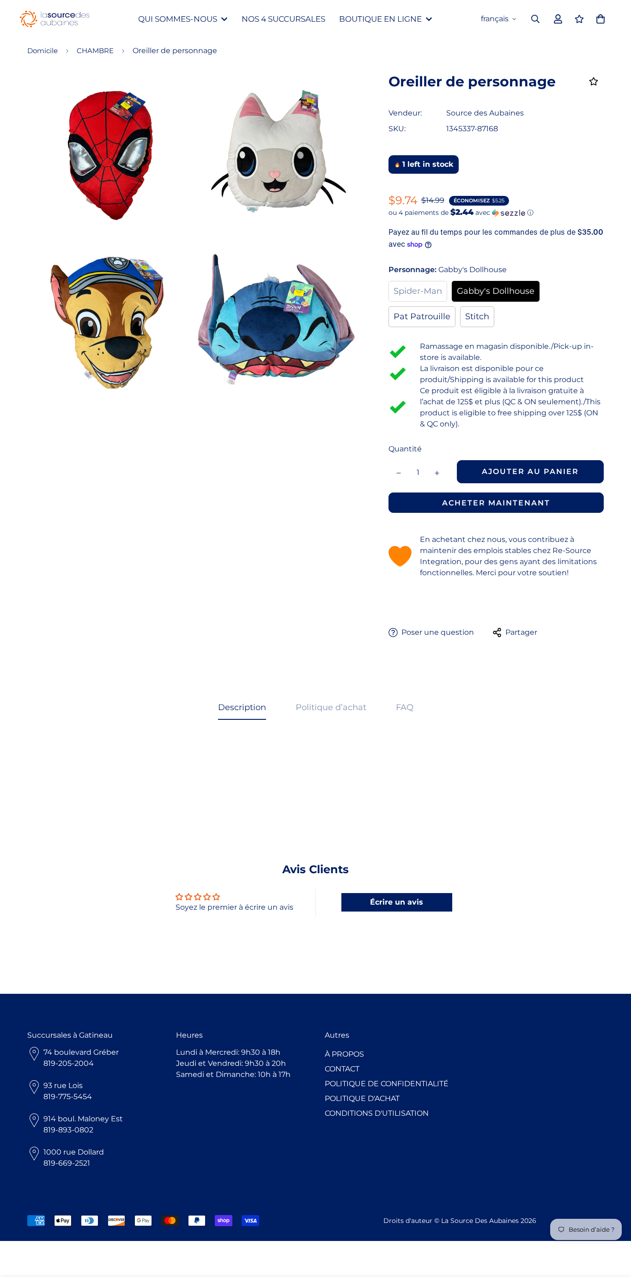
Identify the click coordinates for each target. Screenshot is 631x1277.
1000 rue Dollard (73, 1152)
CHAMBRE (95, 50)
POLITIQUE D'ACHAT (362, 1098)
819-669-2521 (66, 1163)
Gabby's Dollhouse (495, 291)
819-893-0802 (68, 1129)
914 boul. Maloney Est (83, 1118)
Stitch (477, 316)
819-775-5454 (67, 1096)
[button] (496, 212)
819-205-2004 (68, 1063)
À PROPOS (344, 1054)
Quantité (405, 448)
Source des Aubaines (485, 113)
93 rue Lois (63, 1085)
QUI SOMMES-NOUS (177, 19)
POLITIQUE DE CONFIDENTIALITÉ (387, 1083)
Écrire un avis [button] (396, 902)
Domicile (42, 50)
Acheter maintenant (496, 503)
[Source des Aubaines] (54, 19)
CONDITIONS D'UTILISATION (377, 1113)
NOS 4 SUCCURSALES (283, 19)
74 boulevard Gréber (81, 1052)
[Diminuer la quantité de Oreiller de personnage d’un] (399, 473)
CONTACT (342, 1068)
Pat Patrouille (422, 316)
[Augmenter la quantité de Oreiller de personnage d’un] (437, 473)
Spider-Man (418, 291)
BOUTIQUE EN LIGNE (380, 19)
